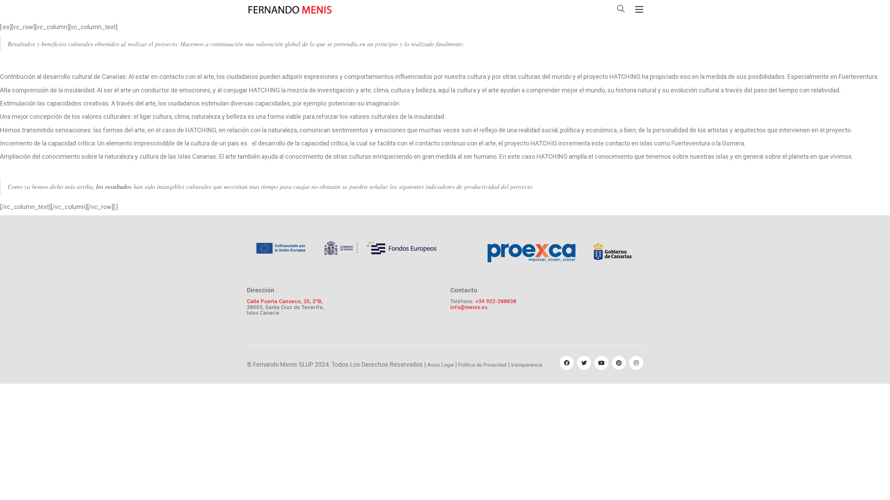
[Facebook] (567, 363)
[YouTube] (601, 363)
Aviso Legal (440, 365)
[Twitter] (584, 363)
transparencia (526, 365)
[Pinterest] (619, 363)
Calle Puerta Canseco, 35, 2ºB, (285, 302)
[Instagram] (636, 363)
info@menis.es (468, 307)
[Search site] (621, 10)
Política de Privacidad (482, 365)
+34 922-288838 (495, 302)
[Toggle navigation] (639, 9)
